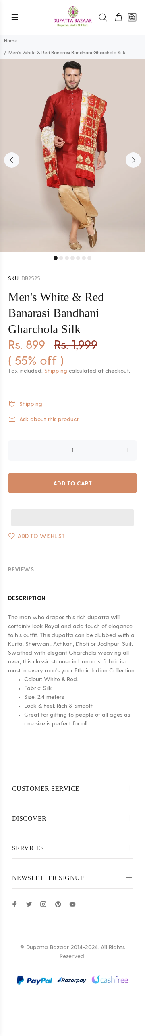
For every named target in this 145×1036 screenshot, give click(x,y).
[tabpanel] (72, 155)
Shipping (55, 371)
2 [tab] (61, 258)
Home (10, 40)
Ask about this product (49, 419)
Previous (11, 160)
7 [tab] (89, 258)
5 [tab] (78, 258)
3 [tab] (67, 258)
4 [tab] (72, 258)
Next (133, 160)
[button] (72, 510)
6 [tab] (84, 258)
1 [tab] (56, 258)
